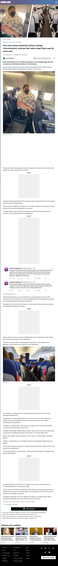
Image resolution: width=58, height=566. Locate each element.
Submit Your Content (48, 557)
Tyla (14, 550)
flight (45, 201)
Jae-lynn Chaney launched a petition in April (16, 67)
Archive (27, 553)
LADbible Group (5, 555)
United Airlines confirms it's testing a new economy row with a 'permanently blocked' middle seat (24, 512)
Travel (15, 504)
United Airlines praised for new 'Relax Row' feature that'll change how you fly (19, 514)
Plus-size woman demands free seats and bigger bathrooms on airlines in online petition (21, 516)
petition (30, 208)
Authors (28, 558)
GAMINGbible (17, 547)
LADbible (4, 558)
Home (4, 39)
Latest (27, 550)
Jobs (27, 547)
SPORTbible (4, 561)
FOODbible (16, 555)
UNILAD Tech (16, 553)
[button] (54, 58)
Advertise (4, 547)
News (8, 39)
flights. (23, 306)
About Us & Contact (18, 561)
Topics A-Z (28, 555)
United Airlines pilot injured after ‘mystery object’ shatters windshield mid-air (19, 518)
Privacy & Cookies (6, 553)
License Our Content (18, 558)
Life (13, 504)
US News (9, 504)
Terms (3, 550)
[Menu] (56, 2)
